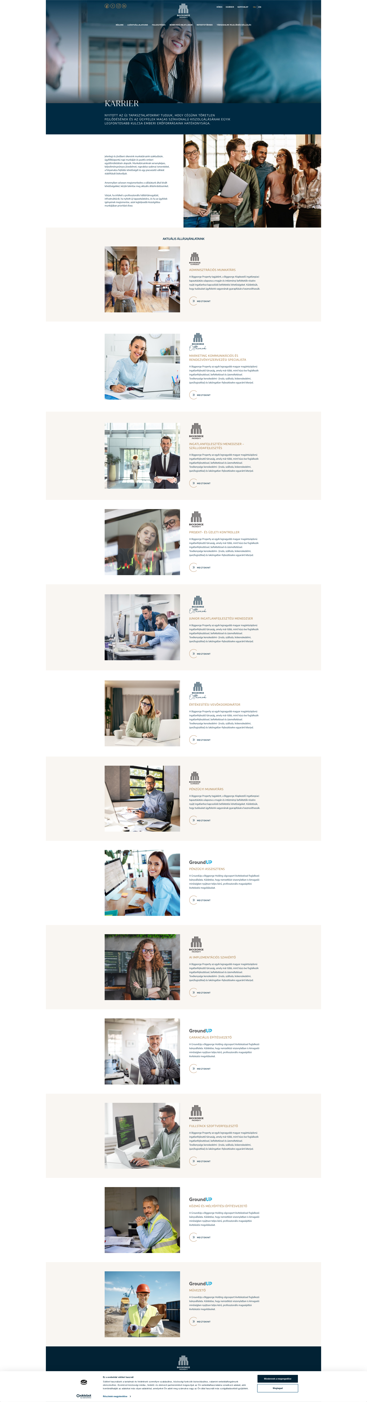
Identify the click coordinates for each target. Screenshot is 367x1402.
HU (254, 7)
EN (259, 7)
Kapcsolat (243, 7)
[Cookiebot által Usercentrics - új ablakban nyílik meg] (83, 1396)
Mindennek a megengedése (277, 1378)
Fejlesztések (158, 25)
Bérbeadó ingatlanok (181, 25)
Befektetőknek (205, 25)
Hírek (219, 7)
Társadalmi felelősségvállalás (234, 25)
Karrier (230, 7)
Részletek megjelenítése (115, 1396)
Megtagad (278, 1388)
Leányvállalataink (137, 25)
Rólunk (120, 25)
